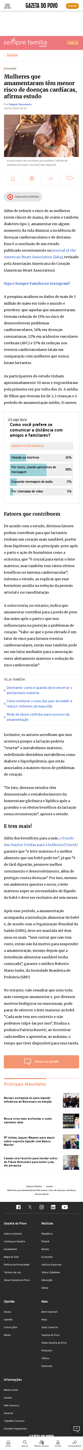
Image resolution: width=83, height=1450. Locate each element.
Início (8, 1446)
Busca (25, 1446)
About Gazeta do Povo (17, 1280)
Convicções (10, 1327)
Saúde (12, 55)
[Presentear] (32, 179)
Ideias (45, 1288)
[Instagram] (41, 1207)
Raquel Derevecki (20, 104)
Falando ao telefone (25, 458)
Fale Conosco (11, 1405)
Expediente (10, 1249)
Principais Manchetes (25, 1084)
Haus (44, 1319)
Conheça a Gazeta (14, 1241)
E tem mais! (18, 826)
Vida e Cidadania (51, 1272)
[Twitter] (30, 1207)
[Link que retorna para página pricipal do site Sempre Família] (25, 42)
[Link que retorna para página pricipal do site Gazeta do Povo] (42, 6)
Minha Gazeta (42, 1446)
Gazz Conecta (50, 1327)
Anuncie (8, 1413)
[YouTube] (64, 1207)
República (47, 1234)
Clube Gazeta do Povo (54, 1343)
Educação (47, 1280)
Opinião (8, 1319)
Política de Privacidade (17, 1264)
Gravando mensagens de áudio (32, 482)
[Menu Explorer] (7, 6)
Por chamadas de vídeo (27, 492)
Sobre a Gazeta (13, 1234)
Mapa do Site (11, 1257)
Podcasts (47, 1350)
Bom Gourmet (50, 1312)
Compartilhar (74, 1446)
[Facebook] (18, 1207)
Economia (47, 1257)
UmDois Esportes (52, 1264)
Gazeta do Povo (51, 1335)
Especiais (47, 1366)
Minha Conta (11, 1390)
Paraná (45, 1241)
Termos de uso (12, 1272)
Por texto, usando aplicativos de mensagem (33, 470)
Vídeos (45, 1358)
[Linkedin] (53, 1207)
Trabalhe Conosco (14, 1421)
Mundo (45, 1249)
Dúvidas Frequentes (15, 1428)
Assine (8, 1398)
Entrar (58, 1446)
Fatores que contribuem (32, 514)
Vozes (7, 1312)
